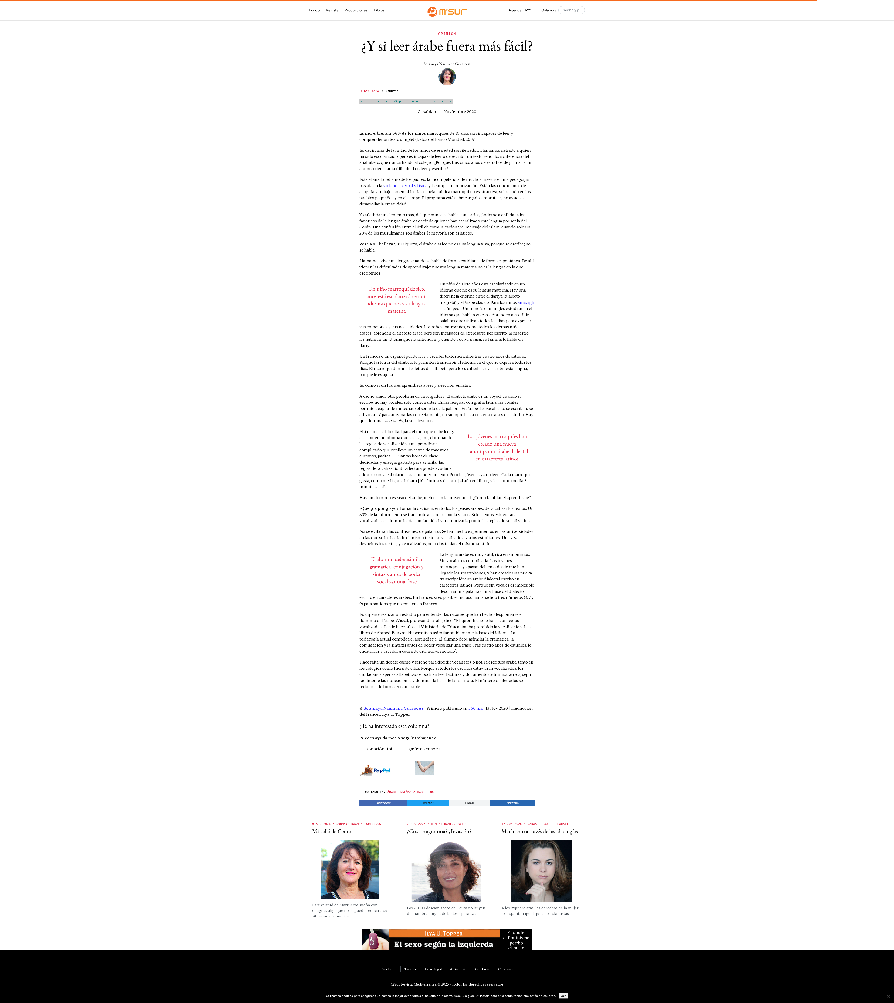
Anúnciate (458, 969)
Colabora (548, 10)
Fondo (314, 10)
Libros (379, 10)
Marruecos (425, 792)
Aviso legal (433, 969)
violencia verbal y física (405, 185)
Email (469, 803)
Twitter (428, 803)
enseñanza (407, 792)
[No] (888, 996)
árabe (392, 792)
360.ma (475, 708)
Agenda (515, 10)
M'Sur (530, 10)
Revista (332, 10)
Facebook (383, 803)
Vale (563, 996)
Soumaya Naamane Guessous (447, 63)
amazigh (526, 302)
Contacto (483, 969)
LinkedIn (512, 803)
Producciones (356, 10)
